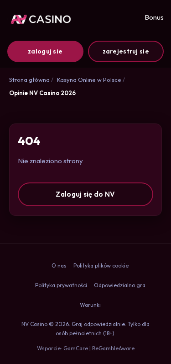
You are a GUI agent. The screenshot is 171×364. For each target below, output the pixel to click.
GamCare (75, 348)
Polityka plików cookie (101, 265)
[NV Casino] (39, 19)
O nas (59, 265)
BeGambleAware (113, 348)
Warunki (90, 304)
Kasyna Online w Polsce (89, 79)
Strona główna (29, 79)
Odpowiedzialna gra (119, 285)
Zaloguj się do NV (85, 194)
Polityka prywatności (61, 285)
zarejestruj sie (126, 51)
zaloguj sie (45, 51)
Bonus (154, 17)
